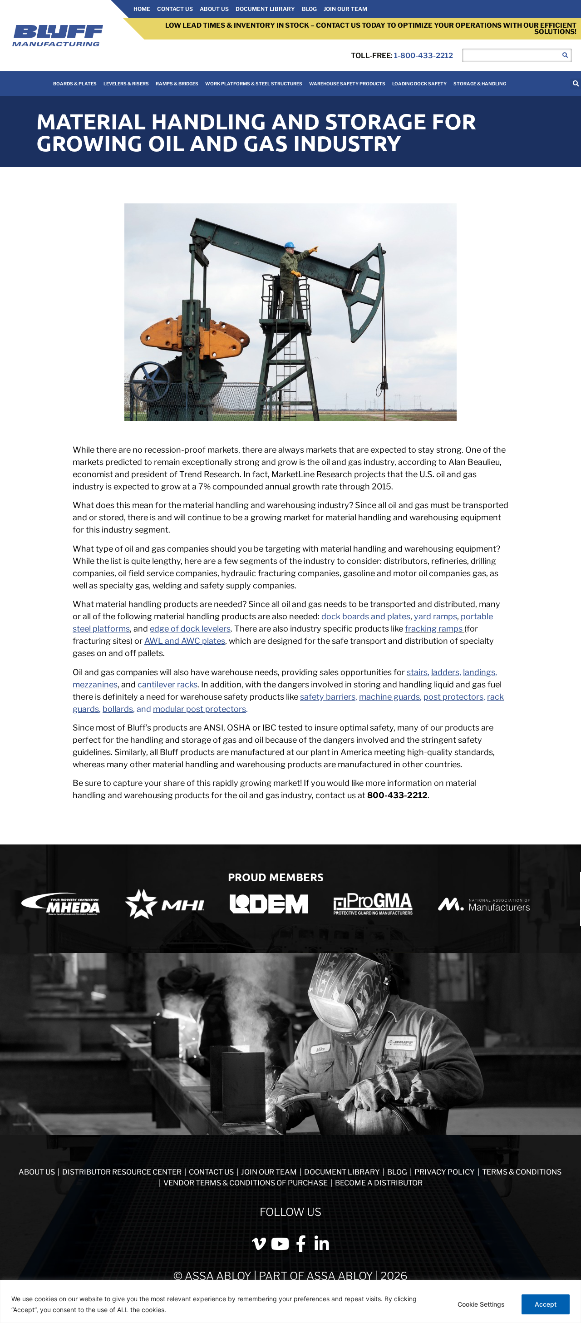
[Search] (565, 55)
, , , (452, 672)
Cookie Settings (481, 1304)
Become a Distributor (379, 1183)
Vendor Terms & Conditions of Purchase (245, 1183)
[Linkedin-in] (322, 1244)
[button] (575, 84)
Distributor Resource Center (122, 1172)
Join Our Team (345, 8)
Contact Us (175, 8)
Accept (545, 1304)
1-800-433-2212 (423, 55)
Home (141, 8)
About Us (214, 8)
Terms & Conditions (521, 1172)
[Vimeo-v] (259, 1244)
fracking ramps (434, 628)
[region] (290, 1301)
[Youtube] (280, 1244)
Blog (309, 8)
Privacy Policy (445, 1172)
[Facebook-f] (301, 1244)
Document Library (265, 8)
